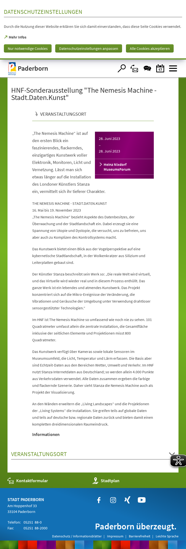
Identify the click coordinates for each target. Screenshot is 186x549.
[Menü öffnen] (173, 68)
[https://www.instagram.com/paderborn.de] (113, 500)
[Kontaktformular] (134, 68)
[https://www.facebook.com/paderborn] (99, 500)
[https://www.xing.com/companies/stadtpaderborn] (127, 500)
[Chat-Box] (147, 68)
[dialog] (93, 30)
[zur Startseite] (61, 68)
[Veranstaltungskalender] (160, 68)
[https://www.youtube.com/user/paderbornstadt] (142, 500)
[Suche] (121, 68)
